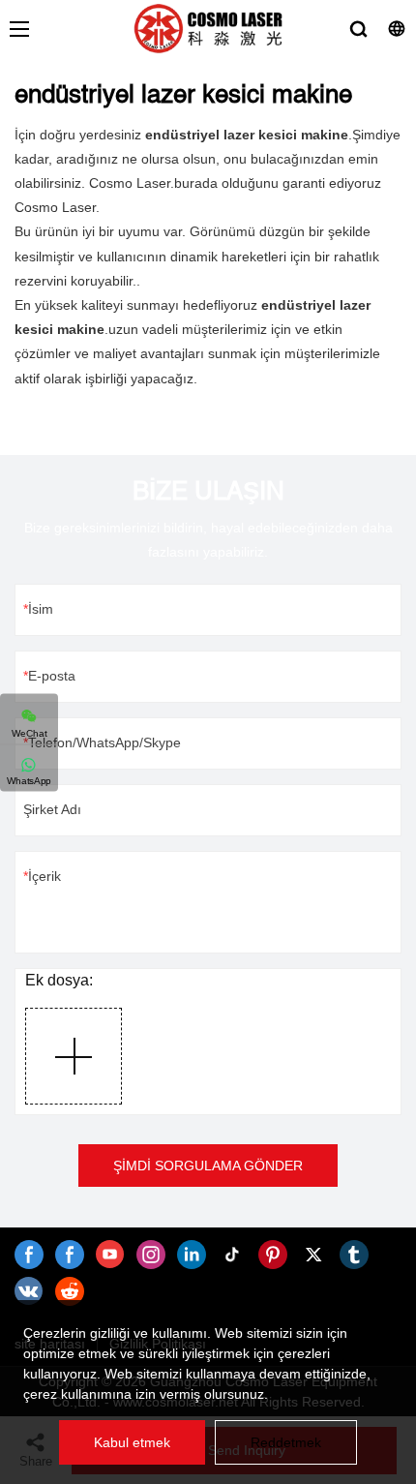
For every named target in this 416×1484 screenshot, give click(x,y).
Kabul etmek (132, 1442)
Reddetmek (286, 1442)
